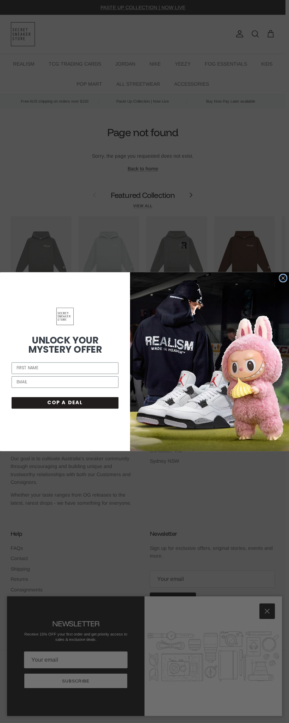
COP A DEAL (64, 402)
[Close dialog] (283, 278)
